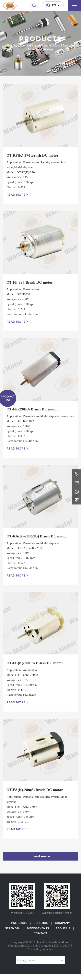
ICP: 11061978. (63, 945)
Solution (41, 923)
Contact (40, 933)
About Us (62, 928)
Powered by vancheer (40, 949)
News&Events (38, 928)
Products (19, 923)
